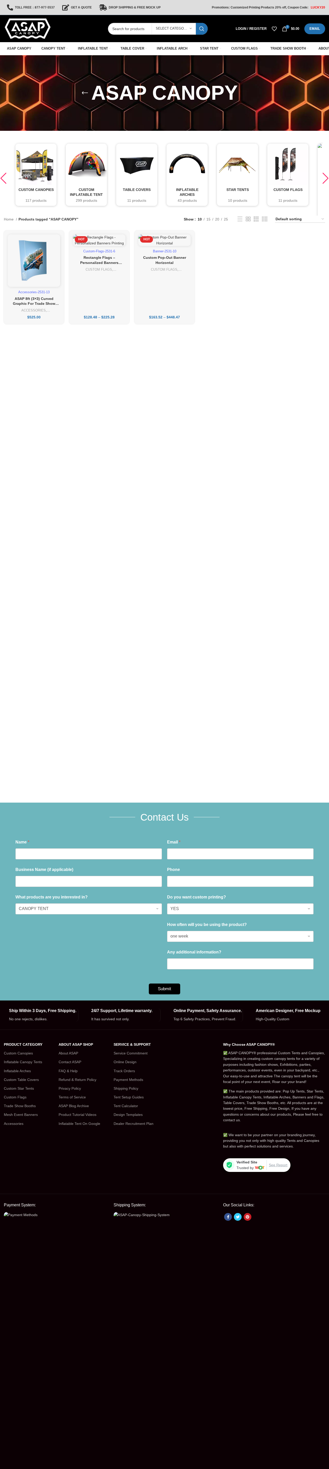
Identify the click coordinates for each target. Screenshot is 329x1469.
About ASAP (68, 1053)
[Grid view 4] (264, 219)
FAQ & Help (68, 1071)
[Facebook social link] (228, 1217)
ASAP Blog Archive (74, 1106)
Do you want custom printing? (196, 897)
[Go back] (84, 93)
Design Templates (128, 1115)
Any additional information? (194, 952)
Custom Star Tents (19, 1088)
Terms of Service (72, 1097)
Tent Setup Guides (129, 1097)
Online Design (125, 1062)
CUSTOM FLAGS (99, 269)
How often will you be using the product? (207, 924)
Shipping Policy (126, 1088)
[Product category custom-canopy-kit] (36, 175)
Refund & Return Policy (77, 1080)
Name (22, 842)
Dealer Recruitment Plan (133, 1124)
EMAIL (314, 29)
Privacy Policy (70, 1088)
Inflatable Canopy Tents (23, 1062)
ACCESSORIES (33, 310)
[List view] (239, 219)
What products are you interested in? (51, 897)
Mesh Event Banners (21, 1115)
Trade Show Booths (20, 1106)
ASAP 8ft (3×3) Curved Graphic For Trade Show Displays (34, 304)
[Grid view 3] (256, 219)
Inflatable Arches (17, 1071)
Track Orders (124, 1071)
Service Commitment (131, 1053)
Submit (164, 988)
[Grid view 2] (248, 219)
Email (173, 842)
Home (9, 219)
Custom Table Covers (21, 1080)
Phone (173, 869)
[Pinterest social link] (247, 1217)
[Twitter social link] (238, 1217)
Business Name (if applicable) (44, 869)
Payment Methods (128, 1080)
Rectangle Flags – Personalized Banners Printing (99, 262)
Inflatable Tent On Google (79, 1124)
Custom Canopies (18, 1053)
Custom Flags (15, 1097)
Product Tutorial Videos (77, 1115)
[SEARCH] (202, 29)
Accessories (13, 1124)
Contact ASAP (70, 1062)
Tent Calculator (126, 1106)
